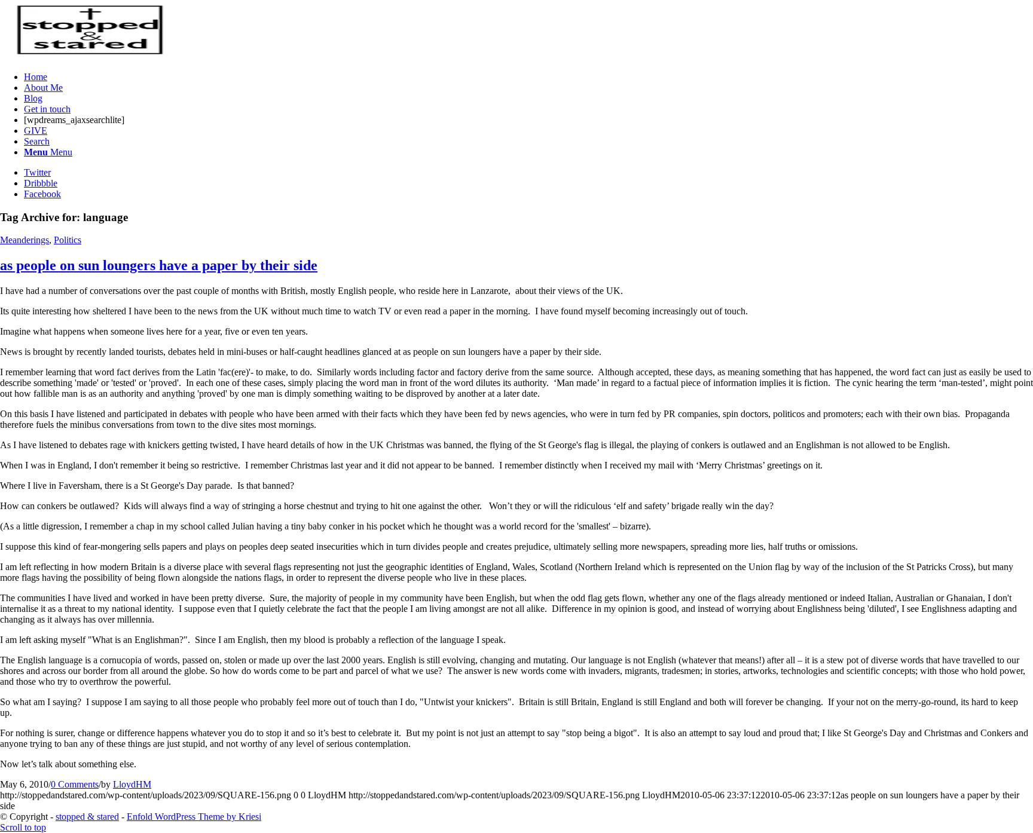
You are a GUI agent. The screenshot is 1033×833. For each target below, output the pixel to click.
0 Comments (75, 784)
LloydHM (132, 784)
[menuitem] (528, 77)
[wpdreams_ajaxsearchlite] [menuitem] (74, 120)
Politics (67, 240)
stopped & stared (87, 816)
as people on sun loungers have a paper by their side (158, 265)
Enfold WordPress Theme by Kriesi (194, 816)
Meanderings (24, 240)
